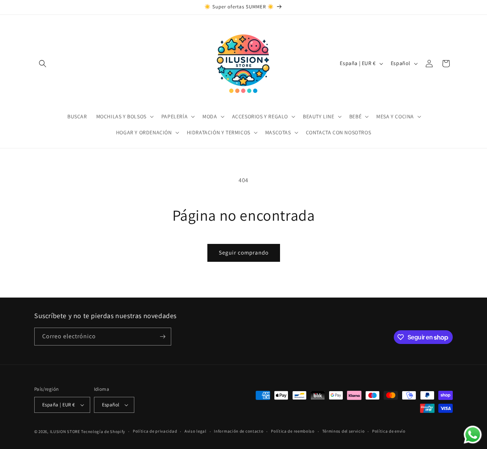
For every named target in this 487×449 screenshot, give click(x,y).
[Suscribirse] (162, 337)
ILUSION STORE (65, 431)
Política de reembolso (293, 431)
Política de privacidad (155, 431)
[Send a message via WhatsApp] (472, 434)
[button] (42, 63)
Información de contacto (238, 431)
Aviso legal (196, 431)
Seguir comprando (244, 252)
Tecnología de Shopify (103, 431)
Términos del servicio (343, 431)
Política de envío (389, 431)
